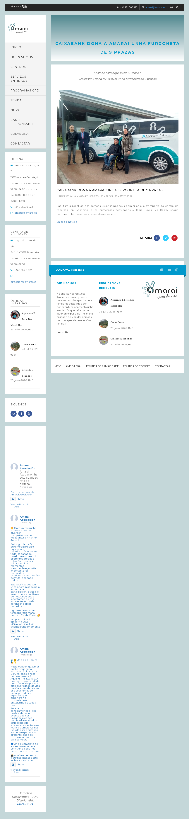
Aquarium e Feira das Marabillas (23, 319)
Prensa (134, 73)
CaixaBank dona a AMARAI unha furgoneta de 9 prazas (110, 190)
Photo (20, 498)
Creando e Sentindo (121, 338)
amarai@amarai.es (155, 7)
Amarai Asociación (27, 467)
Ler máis (62, 332)
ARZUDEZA (25, 804)
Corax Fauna (29, 344)
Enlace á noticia (67, 221)
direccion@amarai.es (23, 281)
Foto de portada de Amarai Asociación (22, 493)
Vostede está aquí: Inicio (110, 73)
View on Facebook (20, 504)
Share (16, 506)
